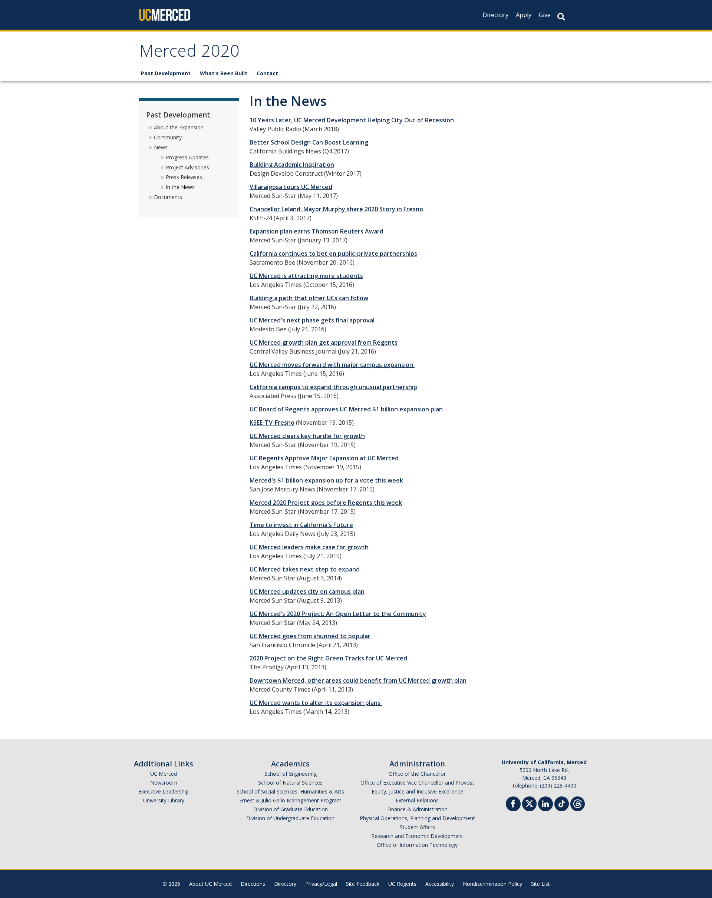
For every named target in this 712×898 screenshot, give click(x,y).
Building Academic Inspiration (292, 164)
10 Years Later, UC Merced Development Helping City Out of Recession (352, 120)
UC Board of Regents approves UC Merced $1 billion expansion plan (346, 409)
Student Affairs (417, 827)
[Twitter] (529, 803)
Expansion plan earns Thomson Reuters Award (316, 231)
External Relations (417, 800)
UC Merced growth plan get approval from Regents (324, 342)
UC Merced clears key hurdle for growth (307, 436)
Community (168, 137)
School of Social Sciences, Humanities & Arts (290, 791)
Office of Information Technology (417, 844)
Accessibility (439, 883)
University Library (163, 800)
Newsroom (163, 782)
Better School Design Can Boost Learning (309, 142)
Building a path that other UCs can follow (309, 298)
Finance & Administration (417, 809)
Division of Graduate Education (290, 809)
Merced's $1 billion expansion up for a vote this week (326, 480)
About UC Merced (210, 883)
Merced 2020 (189, 53)
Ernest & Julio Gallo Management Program (290, 800)
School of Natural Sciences (290, 782)
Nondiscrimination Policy (492, 883)
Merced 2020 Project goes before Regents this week (326, 502)
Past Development (166, 73)
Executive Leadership (163, 791)
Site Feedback (362, 883)
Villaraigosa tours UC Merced (291, 187)
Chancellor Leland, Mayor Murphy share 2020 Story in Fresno (336, 209)
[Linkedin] (545, 804)
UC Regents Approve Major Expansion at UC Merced (324, 458)
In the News (180, 186)
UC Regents (402, 883)
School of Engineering (290, 773)
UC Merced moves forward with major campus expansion (332, 365)
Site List (540, 883)
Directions (253, 883)
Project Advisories (187, 167)
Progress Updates (187, 157)
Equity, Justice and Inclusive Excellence (417, 791)
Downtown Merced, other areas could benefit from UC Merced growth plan (358, 680)
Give (545, 15)
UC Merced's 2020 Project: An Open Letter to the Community (338, 614)
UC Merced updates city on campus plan (307, 591)
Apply (523, 15)
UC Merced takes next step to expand (305, 569)
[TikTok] (561, 803)
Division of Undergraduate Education (290, 818)
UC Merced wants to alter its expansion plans (316, 703)
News (161, 147)
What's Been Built (223, 73)
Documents (168, 197)
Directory (495, 15)
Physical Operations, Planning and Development (417, 818)
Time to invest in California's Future (301, 525)
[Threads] (577, 803)
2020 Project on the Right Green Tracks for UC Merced (328, 658)
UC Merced (163, 773)
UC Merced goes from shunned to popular (310, 636)
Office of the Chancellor (417, 773)
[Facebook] (513, 804)
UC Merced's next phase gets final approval (312, 320)
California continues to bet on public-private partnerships (333, 253)
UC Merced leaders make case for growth (309, 547)
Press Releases (184, 176)
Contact (267, 73)
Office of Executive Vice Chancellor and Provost (417, 782)
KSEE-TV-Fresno (272, 422)
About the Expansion (179, 127)
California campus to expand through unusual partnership (333, 387)
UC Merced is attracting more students (306, 276)
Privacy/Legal (321, 883)
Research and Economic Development (417, 835)
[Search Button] (561, 16)
